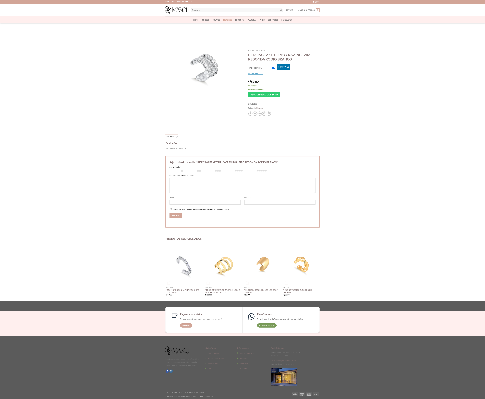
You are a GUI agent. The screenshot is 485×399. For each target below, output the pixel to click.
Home (195, 20)
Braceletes (286, 20)
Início (251, 51)
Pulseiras (252, 20)
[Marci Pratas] (176, 10)
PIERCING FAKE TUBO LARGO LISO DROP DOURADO (261, 291)
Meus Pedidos (213, 353)
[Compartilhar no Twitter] (255, 113)
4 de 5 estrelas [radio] (228, 171)
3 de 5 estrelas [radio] (208, 171)
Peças (167, 392)
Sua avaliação (175, 167)
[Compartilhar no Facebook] (250, 113)
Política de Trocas (247, 353)
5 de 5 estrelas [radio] (250, 171)
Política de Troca (187, 392)
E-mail (247, 197)
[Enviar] (281, 10)
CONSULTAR (283, 67)
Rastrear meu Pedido (216, 358)
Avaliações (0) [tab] (171, 137)
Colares (216, 20)
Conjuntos (273, 20)
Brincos (205, 20)
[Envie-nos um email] (318, 2)
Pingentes (239, 20)
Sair (209, 369)
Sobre (174, 392)
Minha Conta (213, 363)
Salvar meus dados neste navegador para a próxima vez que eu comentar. (201, 209)
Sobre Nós (244, 363)
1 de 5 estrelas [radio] (174, 171)
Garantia (243, 358)
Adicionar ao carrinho (264, 94)
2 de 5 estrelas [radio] (190, 171)
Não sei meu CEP (255, 73)
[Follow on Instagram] (316, 2)
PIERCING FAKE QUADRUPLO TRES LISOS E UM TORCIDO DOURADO (222, 291)
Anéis (262, 20)
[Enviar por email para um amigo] (260, 113)
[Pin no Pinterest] (264, 113)
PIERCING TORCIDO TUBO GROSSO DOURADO (297, 291)
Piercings (227, 20)
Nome (172, 197)
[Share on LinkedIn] (269, 113)
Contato (243, 369)
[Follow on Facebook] (313, 2)
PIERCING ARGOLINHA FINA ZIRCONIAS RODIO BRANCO (182, 291)
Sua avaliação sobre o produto (181, 176)
